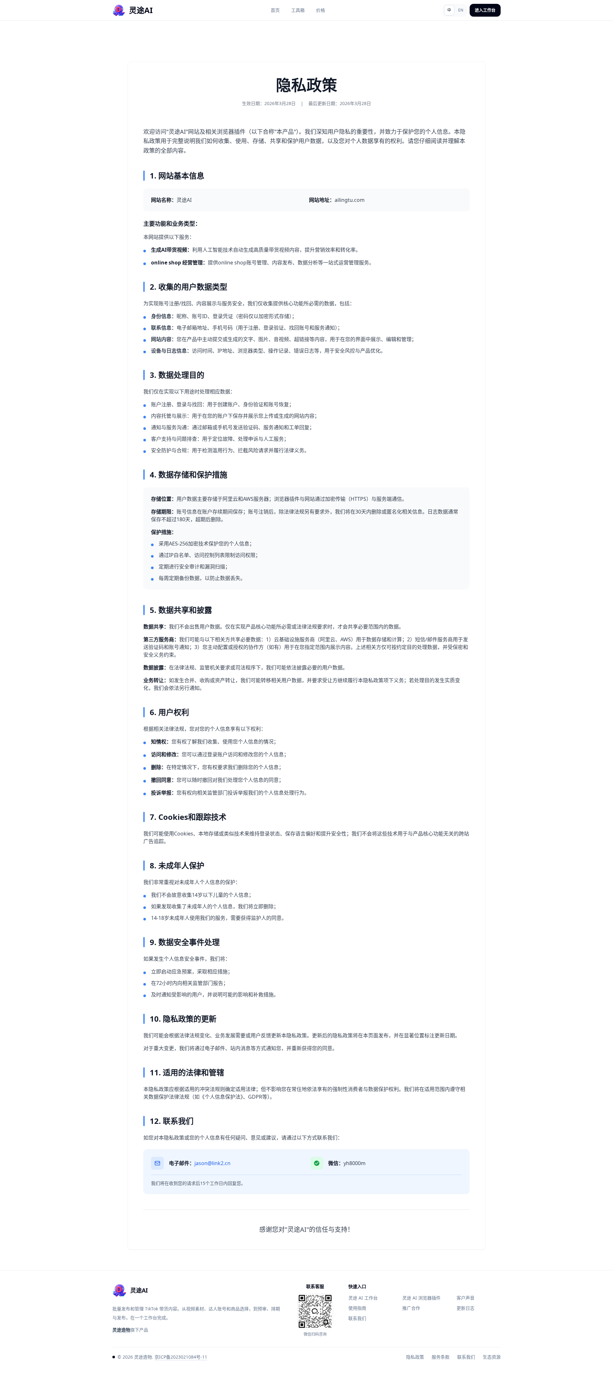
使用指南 (357, 1308)
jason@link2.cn (212, 1163)
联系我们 (357, 1318)
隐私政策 (415, 1357)
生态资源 (492, 1357)
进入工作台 (485, 10)
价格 (320, 10)
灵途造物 (121, 1330)
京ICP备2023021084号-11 (181, 1357)
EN (460, 10)
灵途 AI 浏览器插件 (421, 1298)
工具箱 (298, 10)
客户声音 (465, 1298)
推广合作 (411, 1308)
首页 (275, 10)
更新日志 (465, 1308)
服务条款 (441, 1357)
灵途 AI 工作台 (363, 1298)
